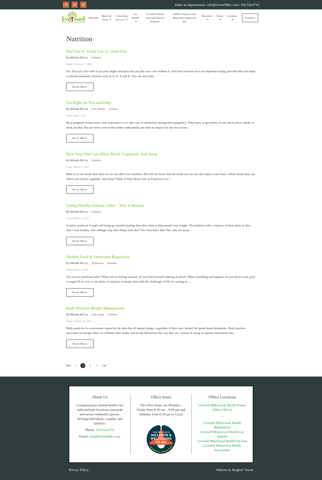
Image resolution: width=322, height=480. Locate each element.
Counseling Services (122, 18)
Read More (79, 86)
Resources (207, 16)
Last (104, 365)
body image (98, 314)
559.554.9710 (105, 430)
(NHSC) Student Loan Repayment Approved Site (184, 18)
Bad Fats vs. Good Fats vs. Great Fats (96, 51)
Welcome (93, 17)
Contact (250, 17)
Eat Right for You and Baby (88, 102)
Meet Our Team (107, 18)
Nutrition (96, 57)
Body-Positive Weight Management (95, 308)
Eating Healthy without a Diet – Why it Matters (105, 205)
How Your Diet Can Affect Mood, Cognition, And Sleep (111, 154)
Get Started (135, 16)
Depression (97, 263)
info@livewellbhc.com (104, 436)
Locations (232, 16)
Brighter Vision (242, 470)
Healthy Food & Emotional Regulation (98, 257)
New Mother (98, 108)
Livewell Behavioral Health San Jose (222, 441)
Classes (219, 16)
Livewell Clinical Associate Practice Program (155, 18)
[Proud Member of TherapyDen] (161, 439)
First (68, 365)
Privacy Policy (79, 470)
